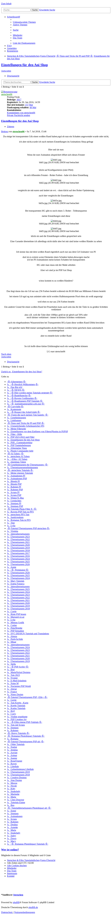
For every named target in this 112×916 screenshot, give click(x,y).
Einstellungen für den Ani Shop (24, 65)
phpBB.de (33, 907)
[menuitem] (24, 22)
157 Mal (29, 105)
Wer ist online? (10, 849)
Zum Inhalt (6, 3)
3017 (19, 99)
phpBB (16, 902)
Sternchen (18, 895)
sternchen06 (6, 94)
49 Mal (33, 107)
